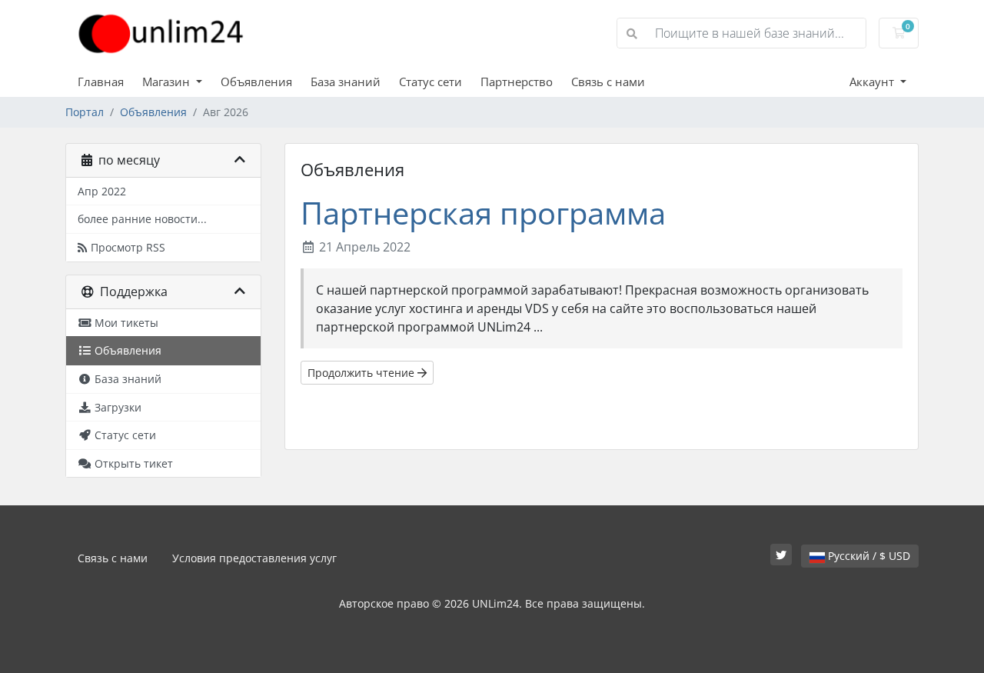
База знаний (346, 81)
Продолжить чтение (362, 372)
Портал (84, 112)
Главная (101, 81)
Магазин (167, 81)
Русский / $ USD (867, 555)
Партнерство (516, 81)
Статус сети (430, 81)
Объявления (256, 81)
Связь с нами (608, 81)
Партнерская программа (483, 213)
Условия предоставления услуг (254, 558)
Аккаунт (873, 81)
